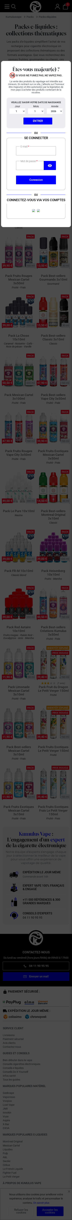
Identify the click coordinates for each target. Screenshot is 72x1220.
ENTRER (38, 121)
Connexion (36, 180)
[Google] (38, 210)
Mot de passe (28, 161)
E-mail (24, 146)
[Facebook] (33, 210)
